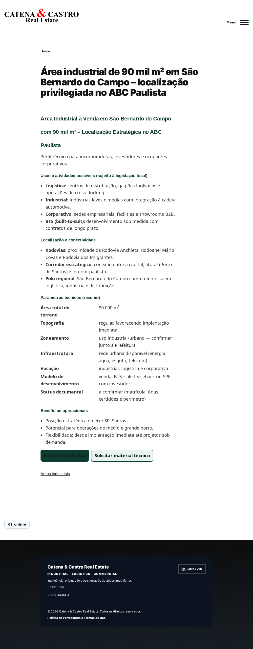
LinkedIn (195, 568)
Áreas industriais (55, 474)
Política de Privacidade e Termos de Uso (76, 618)
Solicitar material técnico (122, 455)
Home (45, 51)
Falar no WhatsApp (65, 455)
